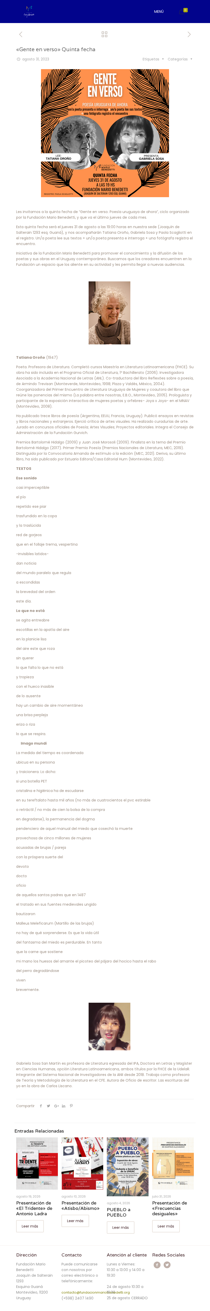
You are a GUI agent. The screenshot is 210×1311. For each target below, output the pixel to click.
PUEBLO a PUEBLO (118, 1212)
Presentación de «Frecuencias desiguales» (169, 1208)
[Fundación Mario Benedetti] (28, 11)
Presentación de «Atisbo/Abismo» (80, 1205)
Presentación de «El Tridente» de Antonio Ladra (34, 1208)
